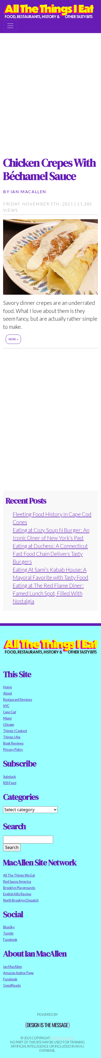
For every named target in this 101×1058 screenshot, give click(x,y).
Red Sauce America (17, 881)
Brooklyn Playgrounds (19, 888)
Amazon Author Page (18, 973)
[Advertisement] (50, 90)
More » (13, 339)
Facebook (10, 939)
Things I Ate (11, 737)
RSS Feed (9, 783)
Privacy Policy (13, 749)
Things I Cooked (15, 731)
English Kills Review (17, 894)
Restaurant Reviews (17, 699)
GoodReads (12, 985)
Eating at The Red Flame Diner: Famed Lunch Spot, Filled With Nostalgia (48, 593)
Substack (9, 776)
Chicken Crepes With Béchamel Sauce (49, 169)
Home (7, 687)
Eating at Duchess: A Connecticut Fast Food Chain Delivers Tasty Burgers (50, 554)
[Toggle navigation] (10, 26)
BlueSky (9, 927)
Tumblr (8, 933)
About (7, 693)
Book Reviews (13, 743)
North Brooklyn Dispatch (21, 900)
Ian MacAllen (28, 191)
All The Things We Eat (19, 875)
